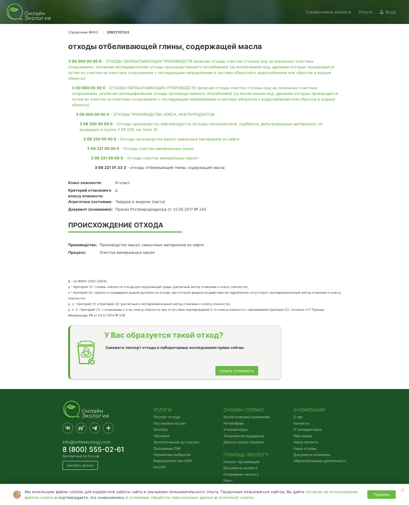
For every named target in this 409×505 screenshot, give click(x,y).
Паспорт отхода (166, 417)
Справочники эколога (328, 11)
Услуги (365, 11)
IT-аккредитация (307, 429)
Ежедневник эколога (240, 474)
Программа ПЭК (167, 448)
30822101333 (118, 32)
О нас (298, 417)
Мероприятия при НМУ (172, 461)
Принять (382, 494)
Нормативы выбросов (172, 455)
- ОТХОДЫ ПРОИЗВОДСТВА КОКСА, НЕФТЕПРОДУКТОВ (145, 114)
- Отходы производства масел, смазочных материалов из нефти (161, 139)
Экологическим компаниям (246, 417)
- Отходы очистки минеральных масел (140, 148)
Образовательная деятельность (320, 461)
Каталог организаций (241, 462)
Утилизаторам (235, 429)
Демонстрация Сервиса (243, 442)
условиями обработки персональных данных (172, 497)
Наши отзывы (304, 448)
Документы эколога (240, 468)
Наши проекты (305, 442)
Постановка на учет (170, 423)
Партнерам (302, 436)
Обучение (161, 436)
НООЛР (159, 467)
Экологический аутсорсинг (176, 442)
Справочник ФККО (83, 32)
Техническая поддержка (243, 436)
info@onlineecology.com (86, 442)
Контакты (301, 423)
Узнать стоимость (237, 370)
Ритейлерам (233, 423)
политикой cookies (235, 497)
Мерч (227, 480)
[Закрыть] (402, 490)
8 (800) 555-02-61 (93, 449)
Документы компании (311, 455)
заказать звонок (80, 465)
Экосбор (160, 429)
